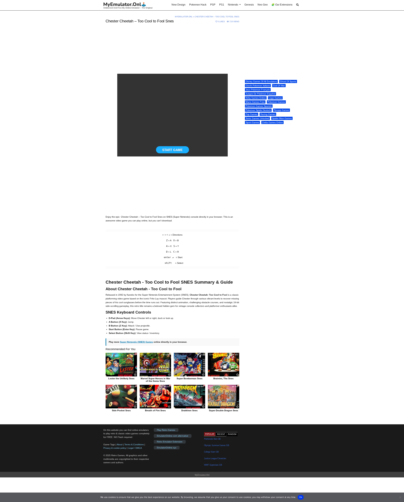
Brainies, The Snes (223, 378)
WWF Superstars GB (213, 465)
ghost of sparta (288, 81)
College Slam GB (211, 452)
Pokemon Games (276, 102)
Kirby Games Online (256, 98)
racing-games (267, 114)
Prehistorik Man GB (212, 439)
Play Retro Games (166, 430)
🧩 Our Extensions (281, 4)
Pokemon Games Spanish (259, 106)
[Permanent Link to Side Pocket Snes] (121, 396)
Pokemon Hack (197, 4)
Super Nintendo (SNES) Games (136, 342)
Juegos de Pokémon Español (260, 93)
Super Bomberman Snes (189, 378)
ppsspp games (281, 110)
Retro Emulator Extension (169, 442)
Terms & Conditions (134, 444)
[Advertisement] (172, 50)
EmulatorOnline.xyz (166, 447)
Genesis (249, 4)
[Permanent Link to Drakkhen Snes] (189, 396)
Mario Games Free (255, 102)
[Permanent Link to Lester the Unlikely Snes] (121, 364)
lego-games (275, 98)
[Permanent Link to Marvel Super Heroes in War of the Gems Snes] (155, 364)
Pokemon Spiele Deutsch (258, 110)
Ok (300, 497)
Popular (209, 434)
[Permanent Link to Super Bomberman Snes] (189, 364)
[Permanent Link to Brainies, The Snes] (223, 364)
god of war (279, 85)
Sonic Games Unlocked (257, 118)
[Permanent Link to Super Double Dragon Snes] (223, 396)
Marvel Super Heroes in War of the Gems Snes (155, 379)
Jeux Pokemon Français (258, 89)
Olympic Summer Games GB (216, 445)
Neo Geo (263, 4)
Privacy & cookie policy (114, 448)
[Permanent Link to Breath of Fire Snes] (155, 396)
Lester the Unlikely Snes (121, 378)
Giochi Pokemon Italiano (258, 85)
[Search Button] (297, 5)
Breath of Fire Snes (155, 410)
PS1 (221, 4)
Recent (221, 434)
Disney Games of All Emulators (261, 81)
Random (232, 434)
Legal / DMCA (135, 448)
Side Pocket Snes (121, 410)
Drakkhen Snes (189, 410)
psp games (251, 114)
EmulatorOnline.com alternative (172, 436)
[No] (400, 497)
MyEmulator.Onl (184, 17)
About (120, 444)
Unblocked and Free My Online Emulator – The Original (127, 8)
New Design (178, 4)
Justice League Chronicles (215, 458)
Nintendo (233, 4)
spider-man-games (282, 118)
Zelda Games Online (272, 122)
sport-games (252, 122)
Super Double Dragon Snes (223, 410)
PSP (212, 4)
